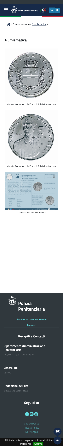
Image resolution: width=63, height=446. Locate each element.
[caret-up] (56, 441)
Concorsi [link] (31, 325)
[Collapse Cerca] (52, 10)
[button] (57, 10)
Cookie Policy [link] (31, 424)
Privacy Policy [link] (31, 428)
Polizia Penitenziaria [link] (28, 10)
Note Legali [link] (31, 432)
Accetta (38, 444)
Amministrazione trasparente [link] (31, 319)
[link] (5, 9)
